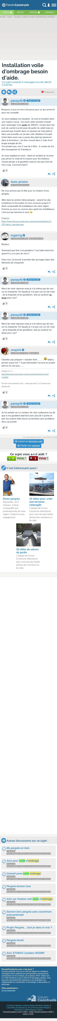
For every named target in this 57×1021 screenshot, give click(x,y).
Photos (33, 12)
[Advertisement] (28, 705)
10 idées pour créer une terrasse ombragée (41, 501)
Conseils (49, 12)
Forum (6, 12)
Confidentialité (29, 1010)
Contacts (10, 1005)
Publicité (17, 1010)
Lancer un (29, 441)
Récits (20, 12)
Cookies (39, 1010)
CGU (29, 1008)
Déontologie (44, 1008)
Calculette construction (16, 1008)
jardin (24, 125)
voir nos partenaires (8, 990)
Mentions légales (43, 1005)
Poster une (30, 445)
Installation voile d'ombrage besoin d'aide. (25, 71)
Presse (35, 1008)
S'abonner (49, 92)
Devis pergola (11, 498)
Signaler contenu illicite (24, 1005)
